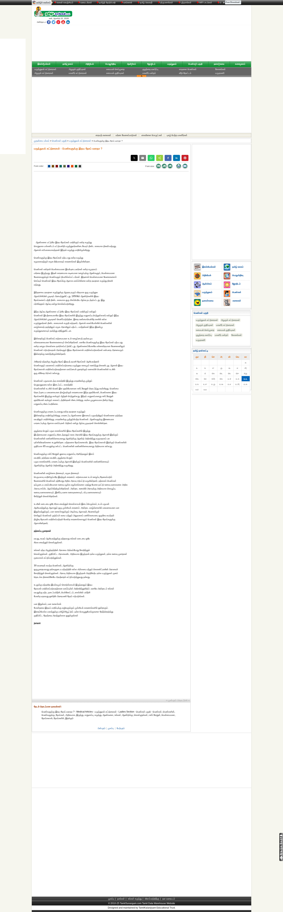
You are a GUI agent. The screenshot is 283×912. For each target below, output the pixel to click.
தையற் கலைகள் (103, 135)
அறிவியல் (89, 64)
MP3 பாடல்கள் (206, 2)
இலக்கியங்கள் (44, 64)
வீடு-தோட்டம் (185, 73)
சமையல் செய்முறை (115, 69)
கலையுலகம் (240, 64)
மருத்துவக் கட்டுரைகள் (45, 69)
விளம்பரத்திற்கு (152, 898)
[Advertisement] (178, 34)
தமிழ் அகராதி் (146, 2)
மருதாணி (219, 73)
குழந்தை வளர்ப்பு (150, 69)
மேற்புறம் (121, 728)
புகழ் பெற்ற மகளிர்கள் (177, 135)
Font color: (39, 166)
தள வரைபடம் (168, 898)
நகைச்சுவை (219, 64)
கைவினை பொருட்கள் (152, 135)
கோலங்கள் (220, 69)
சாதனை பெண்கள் (188, 69)
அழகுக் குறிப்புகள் (77, 69)
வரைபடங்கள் (86, 2)
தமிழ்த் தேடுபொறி (107, 2)
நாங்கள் (121, 898)
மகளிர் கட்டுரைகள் (78, 73)
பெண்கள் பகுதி (195, 64)
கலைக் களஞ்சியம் (64, 2)
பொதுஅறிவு (110, 64)
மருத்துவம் (172, 64)
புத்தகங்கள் (186, 2)
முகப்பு (111, 728)
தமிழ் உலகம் (68, 64)
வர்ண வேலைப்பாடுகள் (126, 135)
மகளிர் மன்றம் (149, 73)
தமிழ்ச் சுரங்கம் (43, 2)
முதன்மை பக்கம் (41, 140)
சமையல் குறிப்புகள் (115, 73)
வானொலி (128, 2)
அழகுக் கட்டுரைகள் (43, 73)
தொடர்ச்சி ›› (184, 700)
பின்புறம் (101, 728)
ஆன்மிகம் (131, 64)
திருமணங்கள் (166, 2)
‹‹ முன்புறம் (171, 700)
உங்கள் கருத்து (135, 898)
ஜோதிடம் (151, 64)
